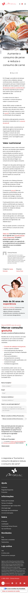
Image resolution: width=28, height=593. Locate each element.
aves (6, 113)
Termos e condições (8, 443)
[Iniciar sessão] (22, 3)
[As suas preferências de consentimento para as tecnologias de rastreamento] (26, 444)
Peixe (21, 271)
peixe (12, 190)
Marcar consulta (5, 446)
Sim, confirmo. (7, 436)
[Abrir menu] (20, 4)
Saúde (11, 269)
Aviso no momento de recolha (11, 591)
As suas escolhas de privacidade (15, 588)
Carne (18, 271)
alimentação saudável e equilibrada (12, 87)
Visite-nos (6, 233)
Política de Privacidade (17, 441)
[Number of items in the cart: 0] (25, 3)
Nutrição (5, 271)
